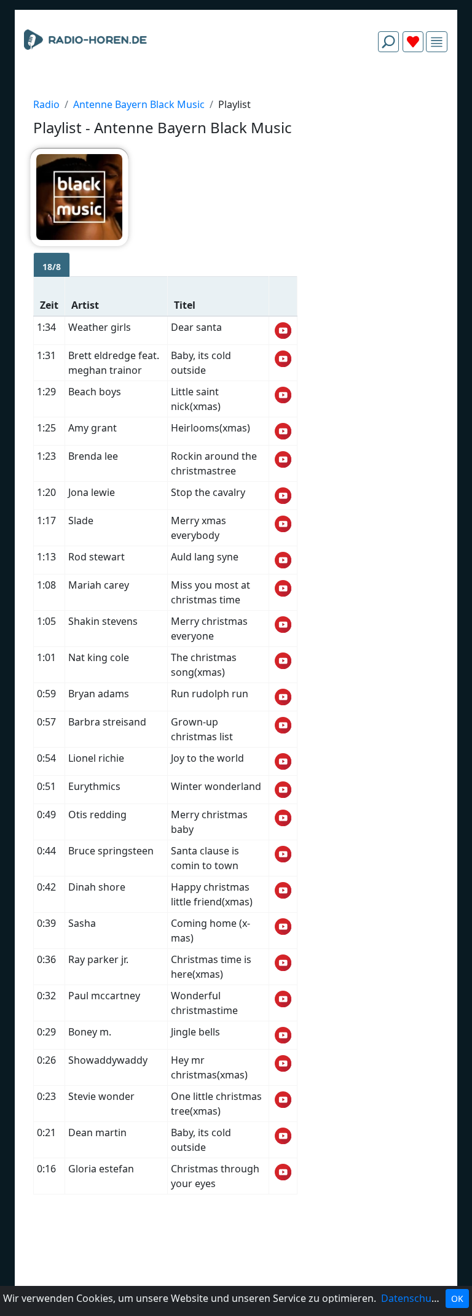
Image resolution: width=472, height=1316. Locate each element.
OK (457, 1298)
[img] (436, 42)
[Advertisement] (236, 91)
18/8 (51, 267)
